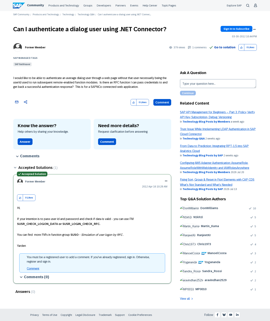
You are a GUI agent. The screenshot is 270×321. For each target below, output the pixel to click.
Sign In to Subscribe (236, 28)
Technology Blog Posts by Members (206, 121)
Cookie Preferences (140, 314)
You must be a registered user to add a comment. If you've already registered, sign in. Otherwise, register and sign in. (88, 259)
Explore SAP (234, 5)
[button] (241, 47)
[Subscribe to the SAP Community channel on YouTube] (230, 314)
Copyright (66, 314)
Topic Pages (169, 5)
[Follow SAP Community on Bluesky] (224, 314)
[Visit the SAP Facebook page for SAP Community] (217, 314)
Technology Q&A (86, 14)
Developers (104, 5)
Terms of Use (49, 314)
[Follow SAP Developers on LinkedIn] (237, 314)
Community (35, 5)
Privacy (34, 314)
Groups (87, 5)
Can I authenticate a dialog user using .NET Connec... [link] (124, 14)
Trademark (105, 314)
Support (120, 314)
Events (134, 5)
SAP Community (21, 14)
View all (185, 298)
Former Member (35, 47)
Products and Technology (63, 5)
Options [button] (254, 29)
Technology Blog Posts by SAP (203, 155)
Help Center (150, 5)
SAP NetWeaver (22, 64)
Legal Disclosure (85, 314)
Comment (162, 102)
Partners (121, 5)
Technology (68, 14)
